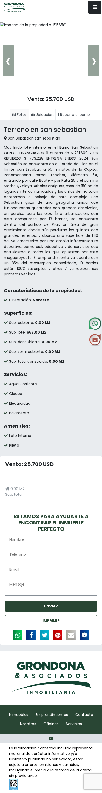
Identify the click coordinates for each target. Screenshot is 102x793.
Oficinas (51, 723)
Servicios (74, 723)
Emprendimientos (52, 714)
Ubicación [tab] (44, 114)
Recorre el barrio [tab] (74, 114)
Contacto (84, 714)
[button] (45, 93)
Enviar (51, 606)
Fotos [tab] (21, 114)
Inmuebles (18, 714)
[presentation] (8, 60)
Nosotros (28, 723)
